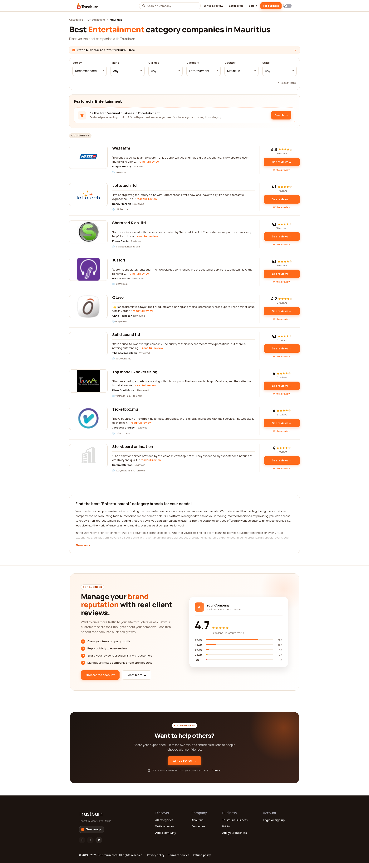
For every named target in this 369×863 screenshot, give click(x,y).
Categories (236, 6)
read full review (149, 161)
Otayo (118, 297)
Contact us (198, 826)
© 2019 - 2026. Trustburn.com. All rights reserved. (111, 855)
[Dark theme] (287, 6)
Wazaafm (121, 148)
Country (230, 62)
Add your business (234, 833)
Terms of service (178, 855)
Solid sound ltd (126, 334)
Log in (253, 6)
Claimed (153, 62)
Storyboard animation (132, 446)
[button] (89, 71)
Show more (83, 545)
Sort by (77, 62)
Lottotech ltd (124, 185)
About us (197, 820)
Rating (115, 62)
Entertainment (96, 19)
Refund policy (202, 855)
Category (192, 62)
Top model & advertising (134, 371)
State (266, 62)
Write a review (213, 6)
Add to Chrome (212, 770)
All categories (164, 820)
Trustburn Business (235, 820)
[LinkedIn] (99, 840)
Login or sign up (274, 820)
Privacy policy (155, 855)
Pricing (226, 826)
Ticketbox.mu (125, 409)
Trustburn (91, 813)
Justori (118, 260)
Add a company (165, 833)
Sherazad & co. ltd (129, 222)
